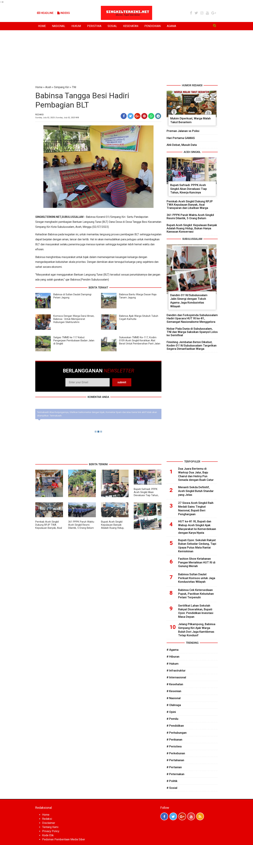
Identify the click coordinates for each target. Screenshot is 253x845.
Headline (47, 13)
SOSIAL (112, 26)
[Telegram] (158, 116)
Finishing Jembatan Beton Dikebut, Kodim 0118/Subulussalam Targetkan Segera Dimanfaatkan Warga (192, 345)
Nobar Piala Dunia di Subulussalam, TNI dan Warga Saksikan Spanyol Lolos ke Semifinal (192, 332)
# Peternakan (175, 774)
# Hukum (172, 663)
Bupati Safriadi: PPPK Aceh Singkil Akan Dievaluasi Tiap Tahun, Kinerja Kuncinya (146, 494)
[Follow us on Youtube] (191, 816)
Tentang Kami (50, 827)
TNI (74, 87)
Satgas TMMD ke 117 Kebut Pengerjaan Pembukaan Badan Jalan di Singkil (73, 340)
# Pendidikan (175, 725)
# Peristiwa (174, 746)
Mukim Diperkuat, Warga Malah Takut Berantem (190, 120)
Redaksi (47, 818)
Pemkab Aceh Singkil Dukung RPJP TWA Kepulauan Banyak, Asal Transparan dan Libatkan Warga (48, 528)
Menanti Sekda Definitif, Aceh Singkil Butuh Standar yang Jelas (196, 490)
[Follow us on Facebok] (164, 816)
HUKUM (76, 26)
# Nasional (174, 698)
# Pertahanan (175, 760)
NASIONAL (58, 26)
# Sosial (172, 788)
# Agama (172, 649)
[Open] (214, 25)
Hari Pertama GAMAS (181, 138)
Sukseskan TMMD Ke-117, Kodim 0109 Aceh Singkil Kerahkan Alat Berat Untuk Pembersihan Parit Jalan (139, 340)
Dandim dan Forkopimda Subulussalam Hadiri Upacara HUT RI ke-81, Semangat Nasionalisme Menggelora (192, 318)
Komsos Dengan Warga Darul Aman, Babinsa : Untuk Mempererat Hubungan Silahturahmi (73, 319)
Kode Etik (48, 835)
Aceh (48, 87)
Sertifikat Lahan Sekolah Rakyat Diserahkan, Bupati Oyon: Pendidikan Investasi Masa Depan (195, 611)
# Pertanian (174, 767)
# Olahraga (174, 705)
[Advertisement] (126, 58)
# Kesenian (174, 691)
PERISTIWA (94, 26)
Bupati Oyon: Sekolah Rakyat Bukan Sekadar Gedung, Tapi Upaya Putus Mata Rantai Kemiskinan (197, 545)
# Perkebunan (176, 753)
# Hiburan (173, 656)
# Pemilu (172, 718)
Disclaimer (48, 823)
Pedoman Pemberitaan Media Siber (63, 839)
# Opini (171, 712)
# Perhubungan (177, 732)
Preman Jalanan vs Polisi (183, 131)
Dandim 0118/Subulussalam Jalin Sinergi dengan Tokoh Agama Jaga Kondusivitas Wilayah (188, 300)
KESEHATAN (130, 26)
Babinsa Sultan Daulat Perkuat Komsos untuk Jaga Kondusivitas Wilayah (196, 578)
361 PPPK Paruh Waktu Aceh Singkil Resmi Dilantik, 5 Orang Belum (81, 524)
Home (39, 87)
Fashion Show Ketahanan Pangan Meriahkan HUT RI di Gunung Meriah (196, 562)
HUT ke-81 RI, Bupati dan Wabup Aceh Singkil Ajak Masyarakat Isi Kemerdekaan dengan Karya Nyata (197, 527)
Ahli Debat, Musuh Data (182, 145)
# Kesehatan (175, 684)
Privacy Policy (50, 831)
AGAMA (171, 26)
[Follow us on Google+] (182, 816)
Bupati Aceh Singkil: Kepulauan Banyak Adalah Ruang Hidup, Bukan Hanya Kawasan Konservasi (114, 528)
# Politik (172, 781)
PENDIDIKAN (152, 26)
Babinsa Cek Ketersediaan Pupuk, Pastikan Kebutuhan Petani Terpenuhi (196, 593)
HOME (42, 26)
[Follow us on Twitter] (173, 816)
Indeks (65, 13)
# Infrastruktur (176, 670)
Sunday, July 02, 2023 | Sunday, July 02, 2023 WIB (57, 117)
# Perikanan (174, 739)
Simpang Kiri (61, 87)
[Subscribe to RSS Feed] (200, 816)
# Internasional (176, 677)
